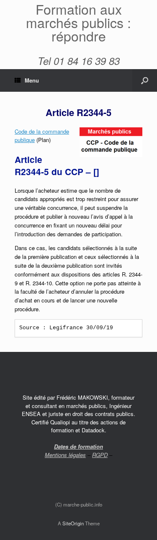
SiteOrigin (73, 523)
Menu (32, 80)
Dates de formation (78, 446)
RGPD (100, 455)
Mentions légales (65, 455)
